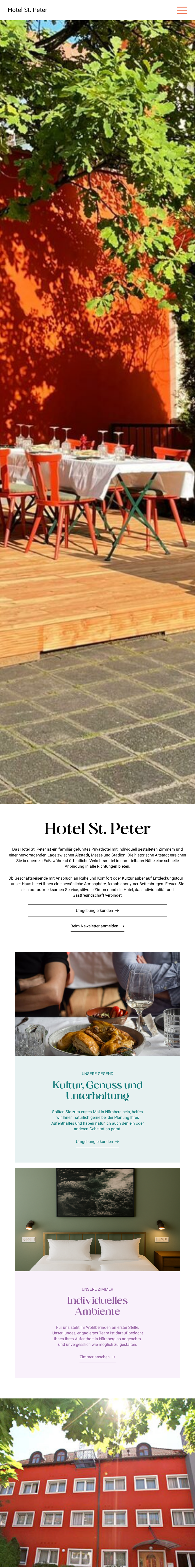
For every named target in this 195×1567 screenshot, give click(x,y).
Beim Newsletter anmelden (94, 926)
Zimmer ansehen (94, 1356)
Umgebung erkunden (94, 910)
